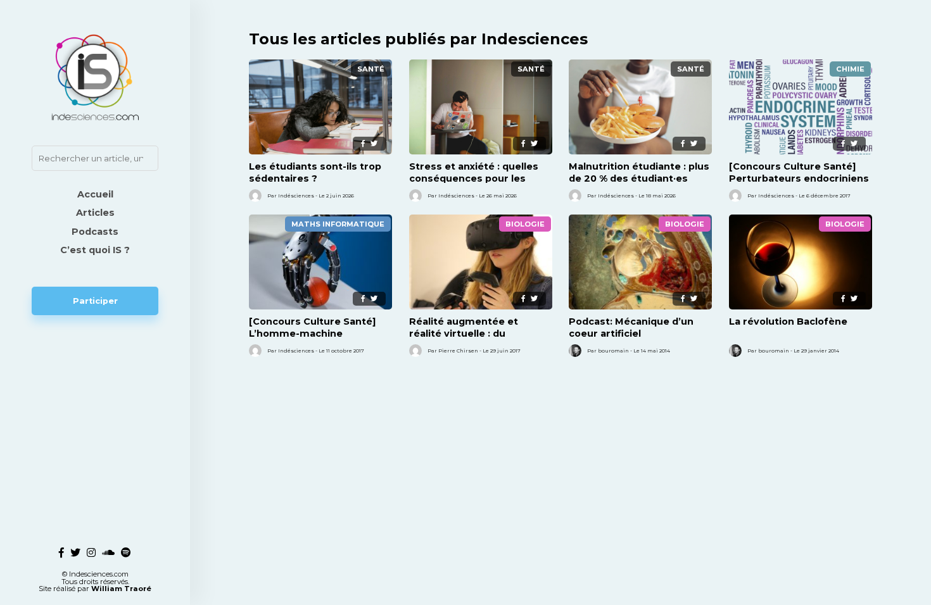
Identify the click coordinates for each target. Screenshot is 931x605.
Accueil (95, 194)
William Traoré (121, 588)
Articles (95, 212)
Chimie (850, 69)
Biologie (525, 224)
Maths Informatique (337, 224)
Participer (95, 301)
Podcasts (95, 231)
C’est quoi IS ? (95, 250)
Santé (370, 69)
